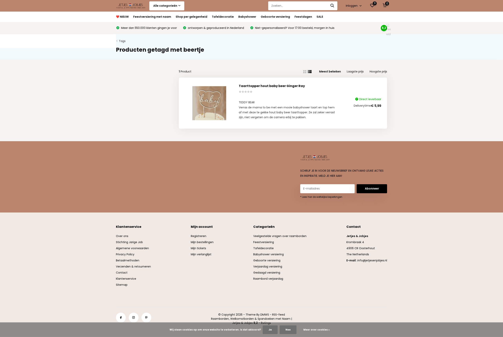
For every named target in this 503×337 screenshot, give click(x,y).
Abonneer (372, 188)
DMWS (264, 315)
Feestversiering (263, 242)
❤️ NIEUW (122, 17)
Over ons (122, 236)
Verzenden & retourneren (133, 266)
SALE (320, 17)
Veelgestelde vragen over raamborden (280, 236)
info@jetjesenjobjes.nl (372, 260)
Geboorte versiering (275, 17)
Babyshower (247, 17)
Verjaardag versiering (267, 266)
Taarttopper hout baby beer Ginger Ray (272, 86)
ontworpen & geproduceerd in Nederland (215, 28)
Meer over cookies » (316, 329)
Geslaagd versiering (266, 273)
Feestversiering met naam (152, 17)
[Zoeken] (332, 5)
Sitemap (122, 285)
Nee (288, 329)
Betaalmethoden (127, 260)
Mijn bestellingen (202, 242)
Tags (122, 41)
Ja (270, 329)
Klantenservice (126, 279)
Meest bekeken (330, 71)
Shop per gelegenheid (191, 17)
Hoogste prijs (378, 71)
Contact (122, 273)
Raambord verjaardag (268, 279)
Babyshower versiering (268, 254)
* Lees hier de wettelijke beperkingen (321, 197)
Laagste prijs (355, 71)
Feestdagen (303, 17)
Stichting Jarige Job (129, 242)
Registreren (198, 236)
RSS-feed (278, 315)
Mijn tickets (198, 248)
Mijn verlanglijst (201, 254)
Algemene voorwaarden (132, 248)
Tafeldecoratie (223, 17)
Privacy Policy (125, 254)
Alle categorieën (165, 6)
